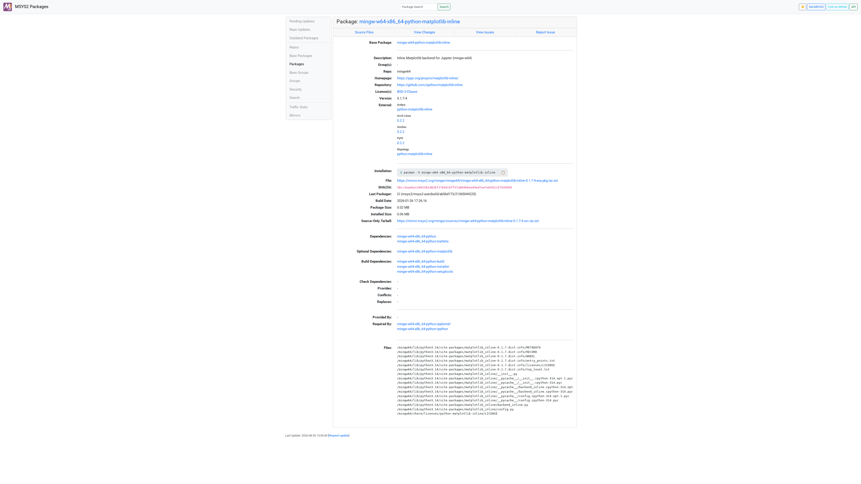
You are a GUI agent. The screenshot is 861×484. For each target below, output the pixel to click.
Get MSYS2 (816, 7)
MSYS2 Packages (31, 6)
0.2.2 (400, 121)
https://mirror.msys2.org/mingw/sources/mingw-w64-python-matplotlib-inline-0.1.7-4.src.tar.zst (468, 221)
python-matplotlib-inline (414, 109)
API (853, 7)
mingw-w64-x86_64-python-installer (423, 267)
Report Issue (545, 32)
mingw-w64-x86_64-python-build (420, 261)
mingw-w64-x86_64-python (416, 236)
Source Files (364, 32)
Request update (339, 435)
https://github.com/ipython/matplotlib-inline (430, 85)
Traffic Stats (298, 107)
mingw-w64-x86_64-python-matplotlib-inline (409, 21)
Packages (296, 64)
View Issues (485, 32)
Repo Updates (299, 30)
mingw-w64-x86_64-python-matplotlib (424, 251)
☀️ (802, 7)
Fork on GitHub (837, 7)
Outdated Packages (303, 38)
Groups (294, 81)
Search (444, 7)
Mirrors (294, 115)
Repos (294, 47)
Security (295, 89)
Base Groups (299, 73)
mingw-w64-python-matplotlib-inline (423, 43)
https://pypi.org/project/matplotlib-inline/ (428, 78)
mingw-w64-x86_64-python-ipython (422, 329)
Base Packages (300, 56)
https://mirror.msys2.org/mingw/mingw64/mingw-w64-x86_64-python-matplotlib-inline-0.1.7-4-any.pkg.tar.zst (477, 181)
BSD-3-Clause (407, 92)
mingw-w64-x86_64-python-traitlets (423, 241)
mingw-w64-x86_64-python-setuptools (425, 272)
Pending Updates (302, 21)
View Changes (424, 32)
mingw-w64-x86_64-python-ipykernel (423, 324)
